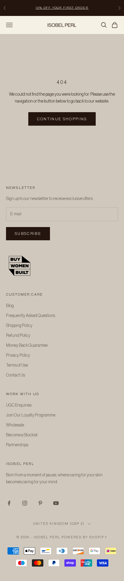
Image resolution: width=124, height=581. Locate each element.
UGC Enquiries (19, 405)
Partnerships (17, 445)
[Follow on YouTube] (56, 503)
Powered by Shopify (84, 537)
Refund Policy (18, 336)
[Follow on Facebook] (9, 503)
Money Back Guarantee (27, 345)
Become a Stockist (22, 435)
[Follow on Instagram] (25, 503)
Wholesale (15, 425)
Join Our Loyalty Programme (30, 415)
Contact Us (15, 375)
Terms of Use (17, 365)
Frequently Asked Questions (30, 316)
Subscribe (28, 233)
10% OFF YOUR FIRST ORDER (62, 7)
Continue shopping (62, 119)
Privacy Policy (18, 355)
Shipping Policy (19, 326)
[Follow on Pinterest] (40, 503)
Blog (10, 306)
